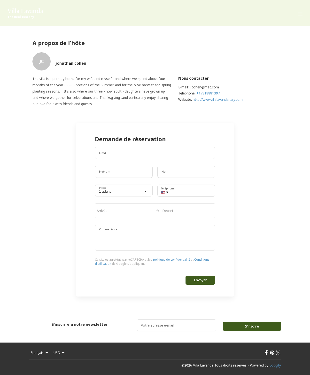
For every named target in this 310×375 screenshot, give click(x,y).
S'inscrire (252, 326)
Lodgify (275, 365)
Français (37, 352)
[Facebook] (266, 353)
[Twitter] (278, 353)
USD (57, 352)
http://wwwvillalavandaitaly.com (218, 99)
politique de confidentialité (171, 260)
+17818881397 (208, 93)
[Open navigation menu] (300, 14)
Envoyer (200, 280)
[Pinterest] (272, 353)
